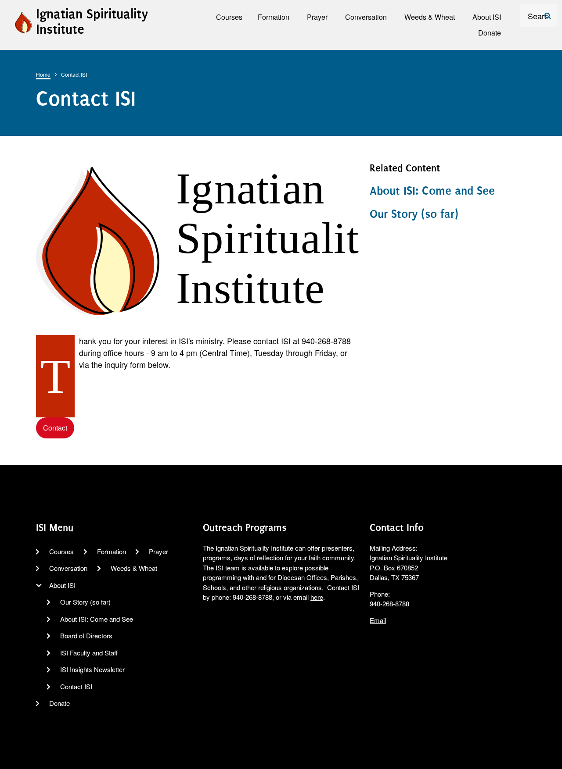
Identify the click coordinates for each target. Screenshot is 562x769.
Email (378, 620)
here (316, 597)
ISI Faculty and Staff (89, 652)
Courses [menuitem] (229, 17)
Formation (111, 551)
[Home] (23, 20)
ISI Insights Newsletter (92, 669)
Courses (61, 551)
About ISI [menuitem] (486, 17)
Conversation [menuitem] (366, 17)
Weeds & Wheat (134, 568)
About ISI (62, 585)
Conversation (68, 568)
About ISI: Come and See (432, 191)
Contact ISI (76, 686)
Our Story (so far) (414, 214)
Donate (59, 703)
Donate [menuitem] (489, 33)
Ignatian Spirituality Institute (92, 21)
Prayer (158, 551)
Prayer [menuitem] (317, 17)
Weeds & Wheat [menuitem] (429, 17)
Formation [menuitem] (273, 17)
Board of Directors (86, 635)
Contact (55, 428)
